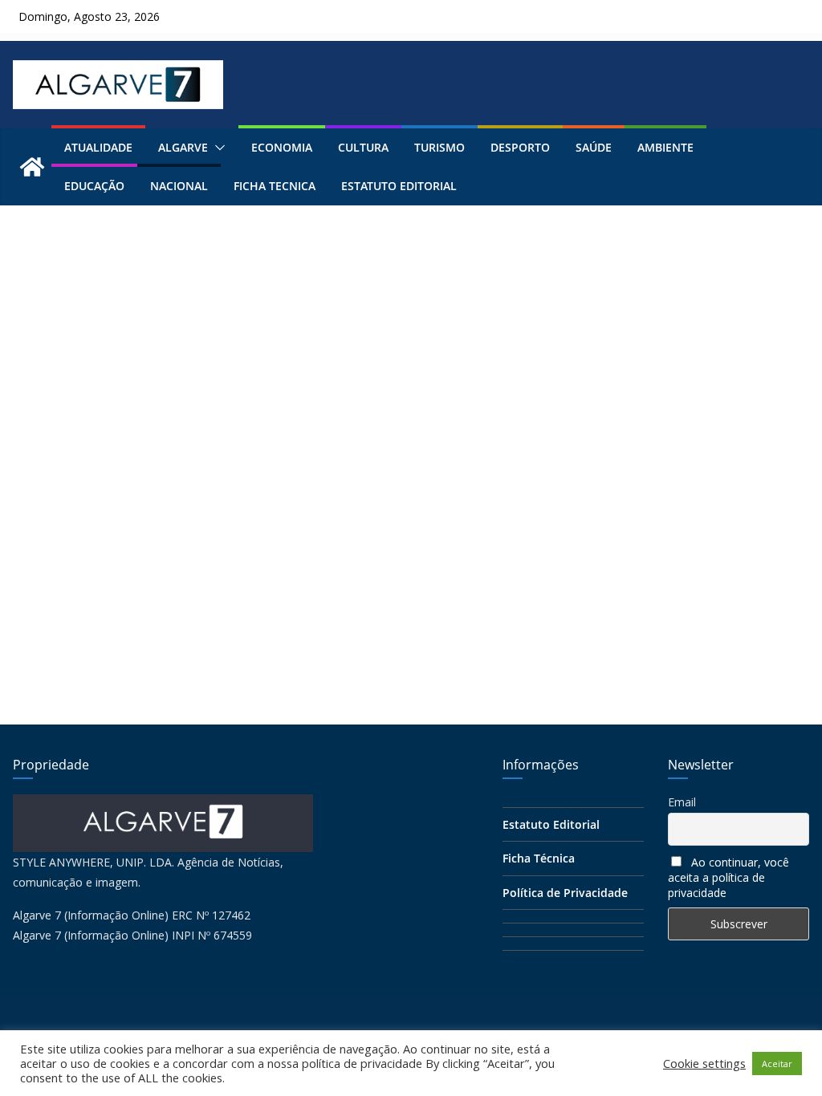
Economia (281, 147)
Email (682, 802)
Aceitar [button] (777, 1063)
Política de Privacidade (565, 892)
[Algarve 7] (32, 167)
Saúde (594, 147)
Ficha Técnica (539, 858)
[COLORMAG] (163, 804)
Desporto (520, 147)
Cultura (363, 147)
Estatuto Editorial (399, 185)
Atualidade (98, 147)
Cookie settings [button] (704, 1063)
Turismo (439, 147)
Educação (94, 185)
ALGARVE (183, 147)
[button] (217, 147)
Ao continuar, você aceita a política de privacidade (728, 877)
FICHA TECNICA (274, 185)
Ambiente (665, 147)
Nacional (179, 185)
